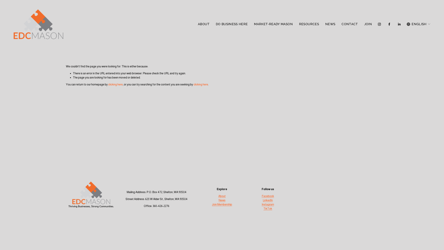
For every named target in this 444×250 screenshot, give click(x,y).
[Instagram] (379, 24)
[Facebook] (389, 24)
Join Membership (222, 204)
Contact (349, 24)
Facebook (268, 196)
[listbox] (419, 24)
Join (368, 24)
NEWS (330, 24)
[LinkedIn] (399, 24)
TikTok (267, 208)
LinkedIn (268, 200)
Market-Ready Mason (273, 24)
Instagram (268, 204)
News (222, 200)
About (204, 24)
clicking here (115, 84)
